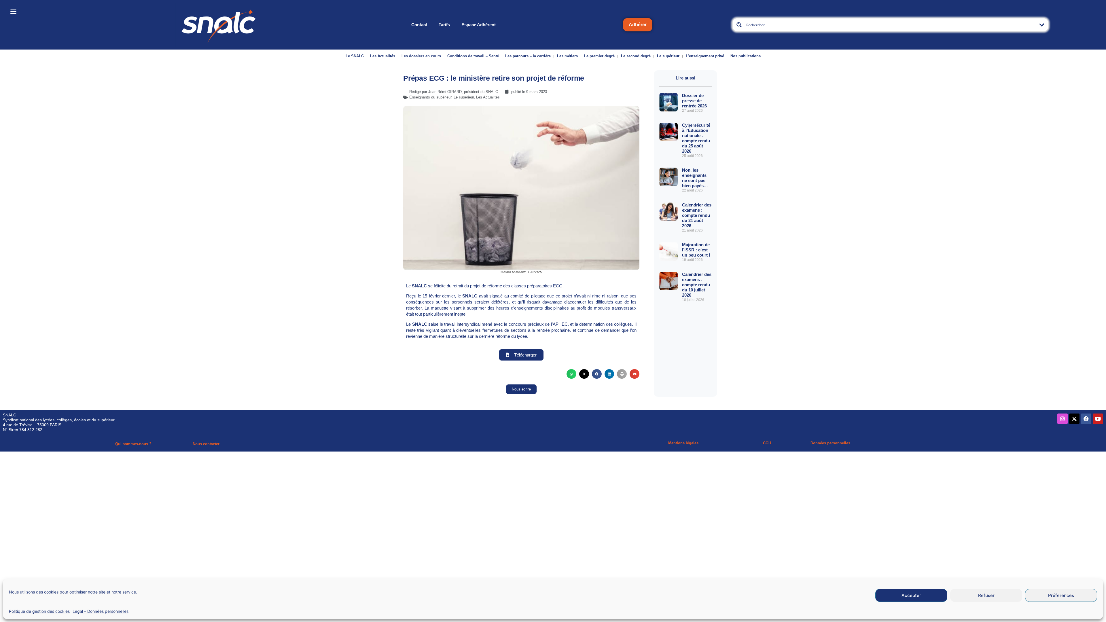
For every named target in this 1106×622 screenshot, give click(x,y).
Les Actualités (382, 56)
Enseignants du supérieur (430, 97)
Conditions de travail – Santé (473, 56)
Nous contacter (206, 444)
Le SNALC (355, 56)
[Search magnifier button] (739, 25)
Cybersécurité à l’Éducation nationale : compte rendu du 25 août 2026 (696, 138)
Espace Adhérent (478, 24)
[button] (571, 374)
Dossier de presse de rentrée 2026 (694, 100)
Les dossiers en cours (421, 56)
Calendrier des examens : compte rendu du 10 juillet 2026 (696, 284)
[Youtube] (1098, 419)
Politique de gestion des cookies (39, 611)
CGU (767, 443)
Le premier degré (599, 56)
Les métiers (567, 56)
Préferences (1061, 595)
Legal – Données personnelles (100, 611)
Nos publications (745, 56)
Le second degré (636, 56)
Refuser (986, 595)
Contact (419, 24)
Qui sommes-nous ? (133, 444)
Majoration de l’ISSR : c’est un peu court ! (696, 249)
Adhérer (638, 24)
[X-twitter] (1074, 419)
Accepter (911, 595)
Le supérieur (668, 56)
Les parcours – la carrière (528, 56)
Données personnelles (830, 443)
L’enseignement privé (705, 56)
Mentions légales (683, 443)
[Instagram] (1062, 419)
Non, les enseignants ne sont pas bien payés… (695, 178)
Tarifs (444, 24)
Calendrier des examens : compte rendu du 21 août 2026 (696, 215)
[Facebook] (1086, 419)
